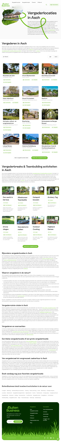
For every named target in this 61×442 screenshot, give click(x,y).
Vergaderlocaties (16, 2)
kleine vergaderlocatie (47, 258)
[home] (6, 5)
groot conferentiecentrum (10, 260)
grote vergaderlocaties (16, 345)
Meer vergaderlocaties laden (21, 157)
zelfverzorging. (30, 334)
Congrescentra (52, 349)
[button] (14, 7)
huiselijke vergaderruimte (46, 312)
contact (38, 51)
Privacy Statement (36, 437)
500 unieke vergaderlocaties (49, 307)
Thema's (34, 2)
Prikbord (40, 2)
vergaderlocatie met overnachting (20, 331)
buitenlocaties (21, 295)
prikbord (31, 49)
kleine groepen (33, 342)
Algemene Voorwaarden (26, 437)
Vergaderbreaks (26, 2)
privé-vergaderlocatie (31, 341)
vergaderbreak (51, 30)
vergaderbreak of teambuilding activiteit (11, 51)
